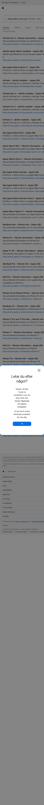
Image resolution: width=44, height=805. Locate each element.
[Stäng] (39, 370)
